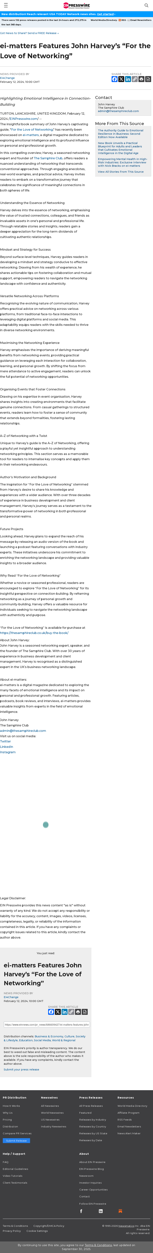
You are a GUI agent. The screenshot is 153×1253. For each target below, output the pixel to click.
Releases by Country (92, 1126)
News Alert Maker (129, 1133)
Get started (105, 14)
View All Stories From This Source (121, 171)
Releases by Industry (92, 1119)
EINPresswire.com (24, 119)
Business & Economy (49, 1036)
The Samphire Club (48, 158)
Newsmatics (126, 1225)
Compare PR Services (17, 1133)
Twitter (5, 741)
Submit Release (16, 1140)
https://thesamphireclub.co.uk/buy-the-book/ (34, 633)
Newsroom (86, 1175)
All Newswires (50, 1105)
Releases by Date (90, 1140)
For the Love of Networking (32, 129)
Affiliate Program (129, 1112)
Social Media (42, 1040)
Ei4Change (7, 78)
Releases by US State (93, 1133)
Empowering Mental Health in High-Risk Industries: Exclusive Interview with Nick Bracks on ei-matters (122, 162)
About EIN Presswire (92, 1162)
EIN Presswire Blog (91, 1168)
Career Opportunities (93, 1189)
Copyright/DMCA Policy (48, 1225)
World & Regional (63, 1040)
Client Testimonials (15, 1182)
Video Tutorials (12, 1175)
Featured (85, 1112)
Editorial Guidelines (15, 1168)
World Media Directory (104, 20)
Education (26, 1040)
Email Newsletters (141, 20)
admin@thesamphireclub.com (23, 731)
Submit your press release (21, 1069)
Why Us (7, 1112)
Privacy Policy (12, 1230)
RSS (123, 20)
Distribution (10, 1126)
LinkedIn (6, 747)
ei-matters (31, 135)
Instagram (8, 752)
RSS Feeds (125, 1119)
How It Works (11, 1105)
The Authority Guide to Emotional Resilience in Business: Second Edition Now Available (120, 134)
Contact (84, 1196)
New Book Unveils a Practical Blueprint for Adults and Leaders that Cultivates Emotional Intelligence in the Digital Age (120, 148)
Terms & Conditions (15, 1225)
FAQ (6, 1162)
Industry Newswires (53, 1126)
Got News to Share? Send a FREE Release (29, 33)
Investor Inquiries (90, 1182)
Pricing (7, 1119)
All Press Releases (91, 1105)
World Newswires (52, 1112)
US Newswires (50, 1119)
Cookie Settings (37, 1230)
